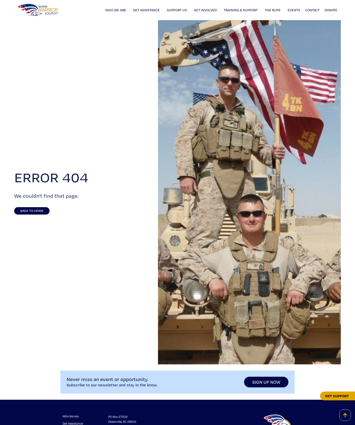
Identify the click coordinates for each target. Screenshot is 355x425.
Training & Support (241, 10)
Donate (331, 10)
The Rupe (273, 10)
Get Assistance (146, 10)
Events (294, 10)
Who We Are (115, 10)
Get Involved (205, 10)
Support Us (177, 10)
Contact (312, 10)
